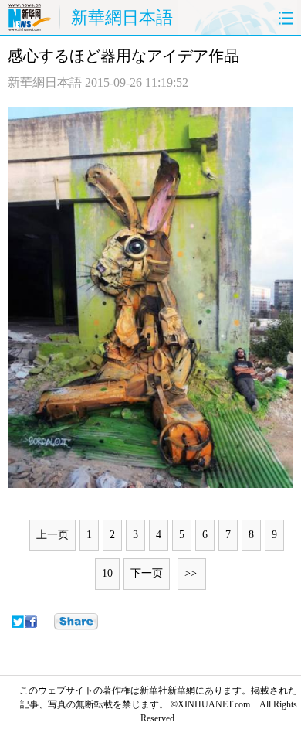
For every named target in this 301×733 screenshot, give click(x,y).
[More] (76, 621)
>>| (191, 573)
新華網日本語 (122, 17)
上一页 (52, 534)
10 (107, 573)
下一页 (146, 573)
